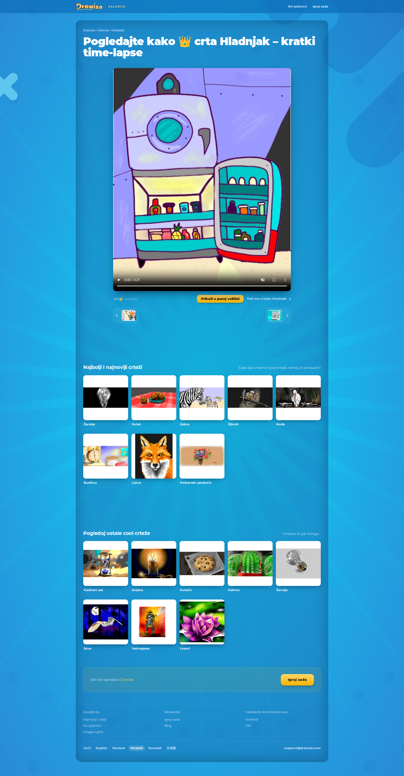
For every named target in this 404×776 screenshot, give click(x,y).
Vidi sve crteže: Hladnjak (267, 298)
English (101, 748)
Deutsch (118, 748)
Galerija (103, 30)
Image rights (93, 732)
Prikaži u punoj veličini (220, 299)
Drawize (89, 30)
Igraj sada (320, 6)
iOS (248, 725)
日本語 (171, 748)
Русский (155, 748)
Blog (168, 725)
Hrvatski (136, 748)
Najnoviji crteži (95, 719)
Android (251, 719)
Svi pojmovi (297, 6)
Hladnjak (117, 30)
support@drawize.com (302, 748)
